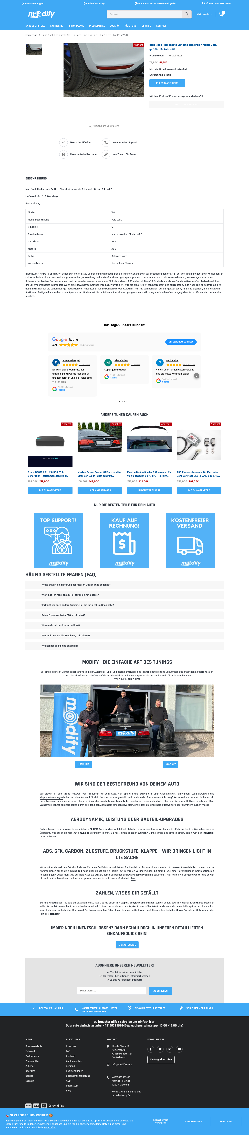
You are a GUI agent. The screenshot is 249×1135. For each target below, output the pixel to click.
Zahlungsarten (74, 1061)
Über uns (131, 26)
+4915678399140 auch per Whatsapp (131, 1025)
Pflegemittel (97, 26)
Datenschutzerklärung (78, 1076)
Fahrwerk (56, 26)
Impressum (72, 1086)
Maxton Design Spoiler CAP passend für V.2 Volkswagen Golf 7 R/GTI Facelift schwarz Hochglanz (149, 474)
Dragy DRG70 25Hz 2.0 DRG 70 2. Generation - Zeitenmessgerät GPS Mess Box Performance (47, 474)
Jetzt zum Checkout (186, 104)
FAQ (68, 1051)
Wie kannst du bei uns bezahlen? (60, 646)
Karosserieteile (35, 26)
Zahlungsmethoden (111, 805)
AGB (68, 1081)
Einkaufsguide (127, 945)
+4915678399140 (121, 1077)
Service (146, 26)
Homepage (31, 35)
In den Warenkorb (50, 490)
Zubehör (115, 26)
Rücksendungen (74, 1071)
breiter (141, 829)
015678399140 (224, 3)
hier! (152, 1022)
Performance (76, 26)
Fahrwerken (183, 794)
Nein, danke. (226, 1121)
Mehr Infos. (50, 1127)
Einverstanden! (193, 1121)
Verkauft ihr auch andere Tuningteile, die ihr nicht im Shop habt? (78, 605)
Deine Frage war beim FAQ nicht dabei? (63, 615)
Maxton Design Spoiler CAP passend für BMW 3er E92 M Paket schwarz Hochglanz (100, 474)
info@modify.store (122, 1064)
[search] (186, 14)
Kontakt (161, 26)
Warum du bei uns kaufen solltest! (61, 625)
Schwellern (146, 794)
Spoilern (128, 794)
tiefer (133, 829)
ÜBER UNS (83, 764)
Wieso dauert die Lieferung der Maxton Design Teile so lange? (76, 585)
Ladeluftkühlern (200, 794)
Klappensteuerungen (51, 797)
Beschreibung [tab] (36, 178)
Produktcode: (156, 55)
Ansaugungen (167, 794)
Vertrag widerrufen (161, 1059)
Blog (68, 1090)
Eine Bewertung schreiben (181, 342)
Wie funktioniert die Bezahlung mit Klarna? (66, 635)
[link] (50, 445)
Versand (70, 1066)
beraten (44, 836)
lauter (154, 829)
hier (133, 878)
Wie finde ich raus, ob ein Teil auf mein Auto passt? (70, 595)
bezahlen (82, 903)
